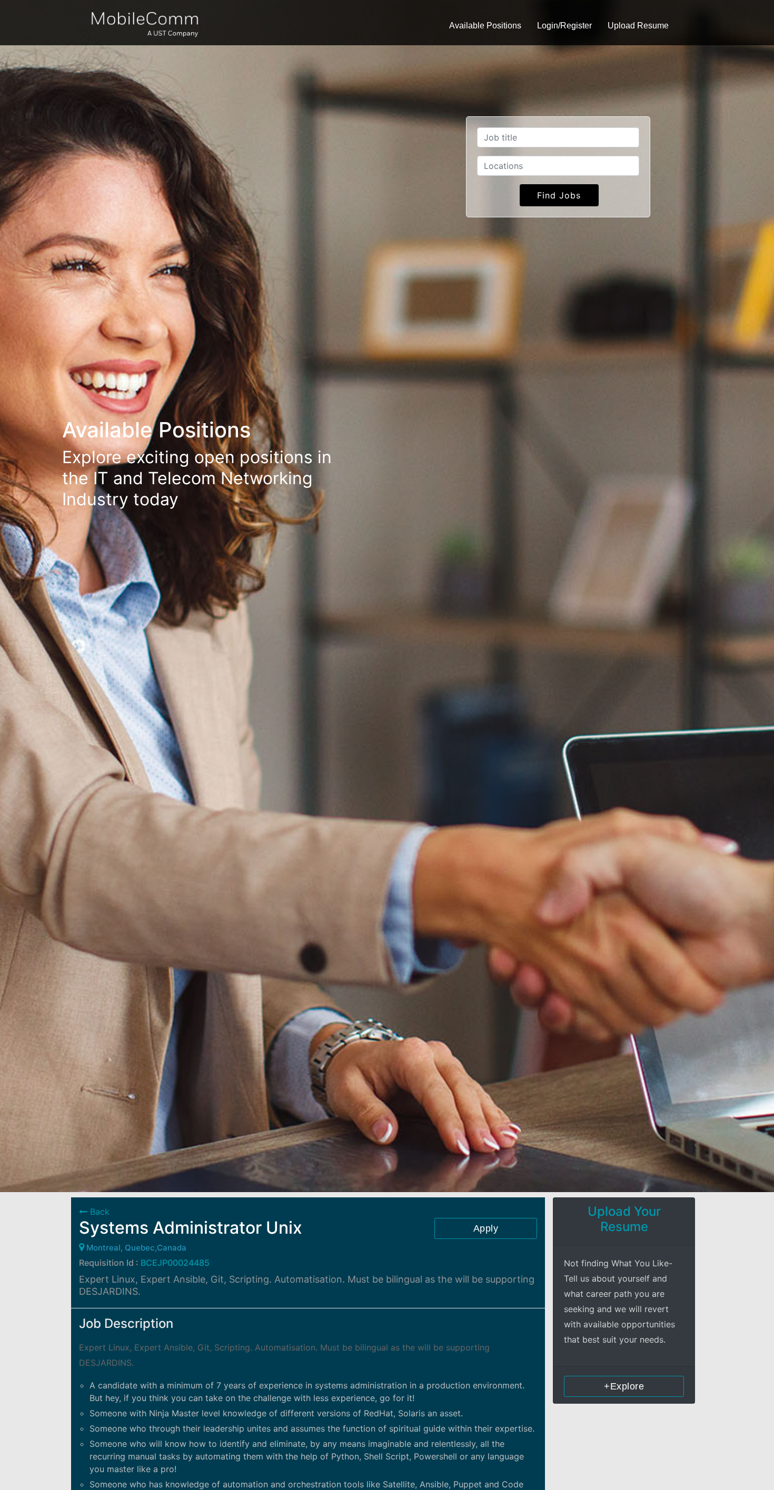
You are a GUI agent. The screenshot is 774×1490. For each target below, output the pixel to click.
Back (98, 1211)
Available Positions (485, 25)
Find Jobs (559, 195)
